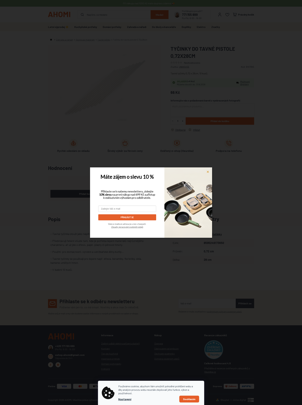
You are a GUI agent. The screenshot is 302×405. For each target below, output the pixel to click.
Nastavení (124, 399)
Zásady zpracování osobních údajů (127, 227)
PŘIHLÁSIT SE (127, 217)
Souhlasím (189, 399)
